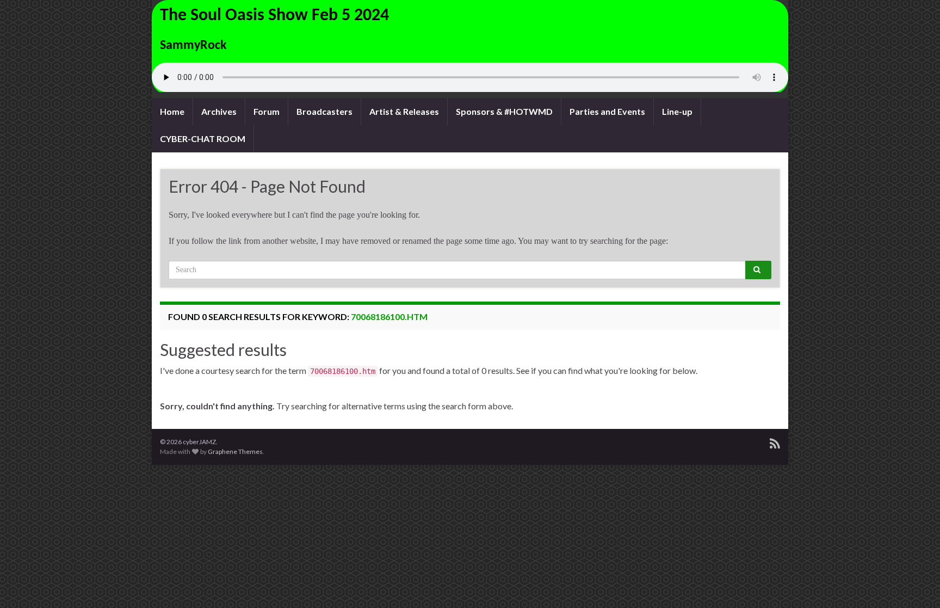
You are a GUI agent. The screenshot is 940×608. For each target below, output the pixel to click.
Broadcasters (324, 111)
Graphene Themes (235, 451)
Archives (219, 111)
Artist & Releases (404, 111)
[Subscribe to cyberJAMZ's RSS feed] (775, 442)
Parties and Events (607, 111)
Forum (266, 111)
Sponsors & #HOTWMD (504, 111)
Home (172, 111)
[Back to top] (915, 583)
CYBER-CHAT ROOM (202, 138)
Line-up (677, 111)
